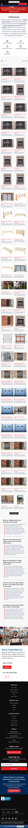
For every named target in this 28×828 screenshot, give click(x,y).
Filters (23, 61)
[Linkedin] (12, 818)
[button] (2, 61)
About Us (14, 718)
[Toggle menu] (2, 4)
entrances (19, 25)
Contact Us (14, 716)
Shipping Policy (14, 725)
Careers (14, 707)
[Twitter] (6, 818)
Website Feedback (14, 703)
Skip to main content (14, 2)
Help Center (14, 687)
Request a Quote (14, 790)
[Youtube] (16, 818)
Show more (14, 513)
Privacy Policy (14, 720)
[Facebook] (3, 818)
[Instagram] (9, 818)
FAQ (14, 709)
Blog (14, 694)
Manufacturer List (14, 689)
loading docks (11, 25)
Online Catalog (14, 692)
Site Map (14, 705)
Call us (7, 677)
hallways (4, 27)
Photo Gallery (14, 696)
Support (7, 667)
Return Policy (14, 723)
